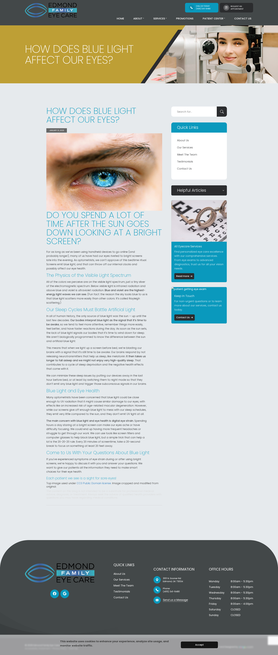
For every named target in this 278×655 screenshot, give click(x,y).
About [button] (137, 18)
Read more (182, 276)
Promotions (184, 18)
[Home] (51, 10)
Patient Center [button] (213, 18)
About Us (183, 140)
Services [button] (159, 18)
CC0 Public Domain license (94, 483)
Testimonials (185, 161)
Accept (199, 644)
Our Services (185, 147)
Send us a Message (175, 600)
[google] (64, 594)
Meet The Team (187, 154)
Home (120, 18)
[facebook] (54, 594)
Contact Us (242, 18)
